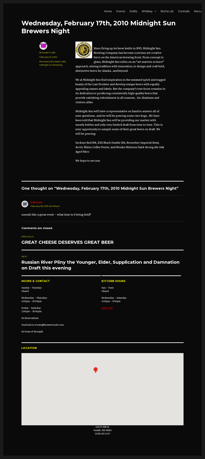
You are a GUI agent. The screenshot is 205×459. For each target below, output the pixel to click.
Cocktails (183, 11)
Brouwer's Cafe (47, 52)
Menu (198, 11)
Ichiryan (36, 202)
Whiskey (147, 11)
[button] (96, 370)
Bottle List (167, 11)
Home (108, 11)
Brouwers (44, 61)
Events (120, 11)
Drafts (133, 11)
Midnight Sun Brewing (50, 65)
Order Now (107, 308)
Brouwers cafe (58, 61)
